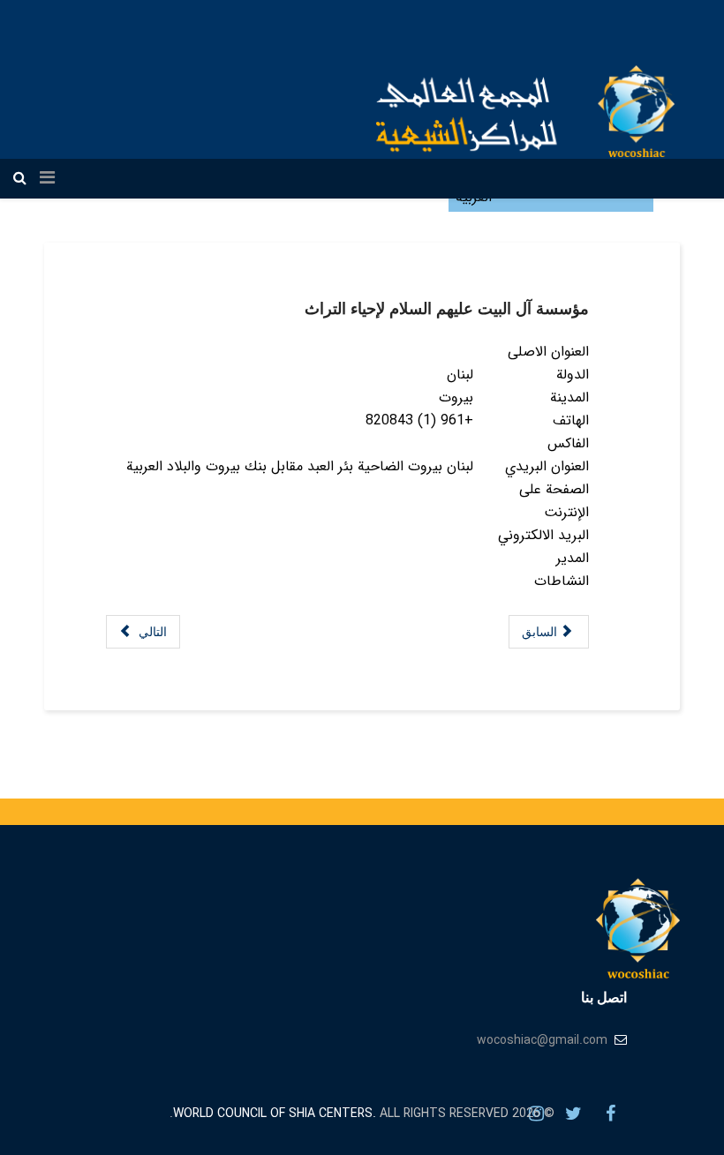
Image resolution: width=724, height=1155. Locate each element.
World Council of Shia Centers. (274, 1113)
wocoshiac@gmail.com (542, 1040)
